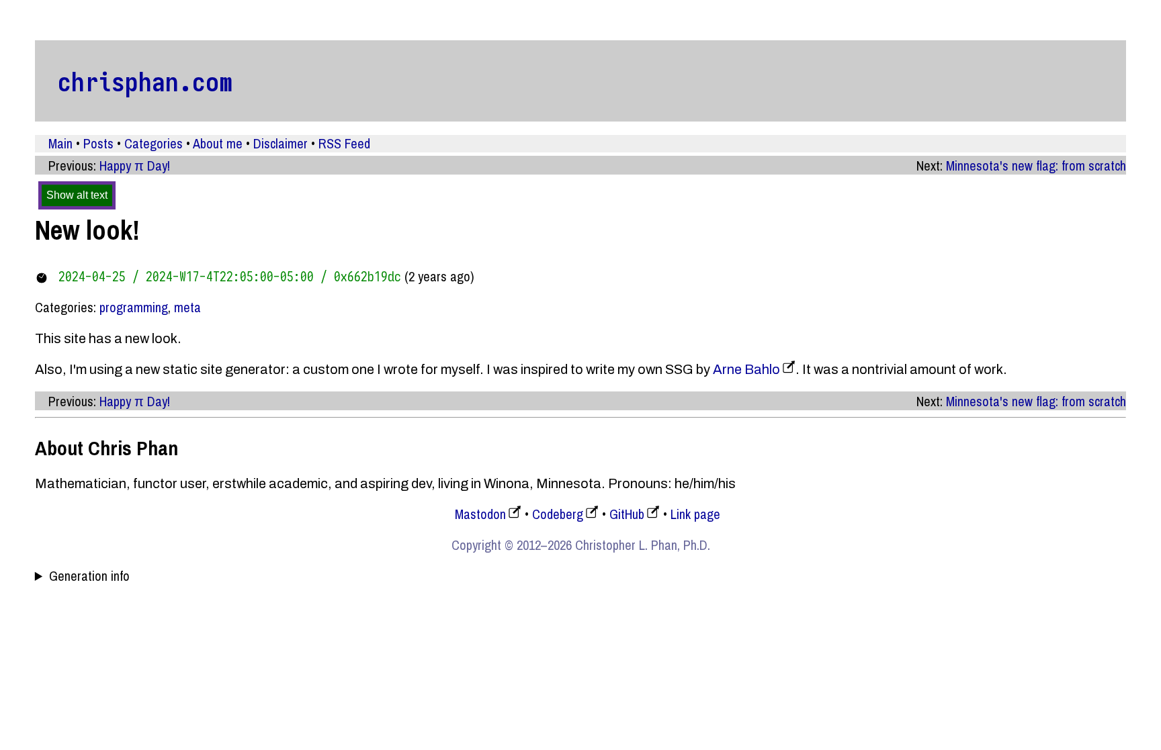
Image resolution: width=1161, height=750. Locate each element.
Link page (695, 514)
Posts (98, 143)
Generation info (89, 576)
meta (187, 307)
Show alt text (77, 195)
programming (133, 307)
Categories (153, 143)
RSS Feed (344, 143)
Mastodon (480, 514)
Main (60, 143)
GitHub (626, 514)
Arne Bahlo (746, 369)
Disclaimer (280, 143)
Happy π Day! (134, 165)
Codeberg (557, 514)
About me (218, 143)
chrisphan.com (145, 81)
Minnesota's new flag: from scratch (1036, 165)
